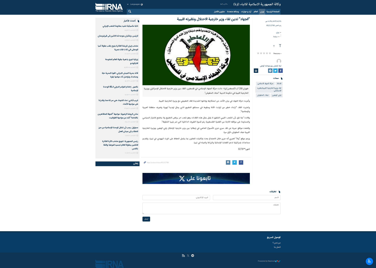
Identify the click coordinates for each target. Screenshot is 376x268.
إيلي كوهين (276, 95)
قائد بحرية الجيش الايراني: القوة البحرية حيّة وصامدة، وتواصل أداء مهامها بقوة (120, 75)
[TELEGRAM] (193, 256)
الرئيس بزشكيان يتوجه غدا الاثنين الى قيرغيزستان (118, 36)
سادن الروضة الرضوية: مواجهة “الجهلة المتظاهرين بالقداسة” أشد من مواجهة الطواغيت (118, 116)
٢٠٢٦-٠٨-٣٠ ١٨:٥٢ (130, 30)
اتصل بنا (277, 247)
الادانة (279, 83)
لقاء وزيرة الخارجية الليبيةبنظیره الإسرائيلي (269, 89)
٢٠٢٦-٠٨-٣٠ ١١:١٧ (130, 153)
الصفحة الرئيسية (272, 12)
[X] (188, 256)
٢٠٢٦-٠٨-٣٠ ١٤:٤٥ (130, 94)
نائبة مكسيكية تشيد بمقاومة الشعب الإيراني (120, 26)
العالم (256, 12)
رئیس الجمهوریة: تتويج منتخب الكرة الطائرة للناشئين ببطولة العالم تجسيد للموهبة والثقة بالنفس (120, 145)
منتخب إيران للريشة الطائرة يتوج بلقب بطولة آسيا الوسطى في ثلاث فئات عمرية (118, 48)
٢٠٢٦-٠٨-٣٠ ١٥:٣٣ (130, 67)
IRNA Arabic (257, 4)
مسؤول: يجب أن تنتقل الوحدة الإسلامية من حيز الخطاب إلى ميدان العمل (118, 129)
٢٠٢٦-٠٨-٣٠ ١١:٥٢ (130, 135)
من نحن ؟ (277, 243)
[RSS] (183, 256)
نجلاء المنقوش (262, 95)
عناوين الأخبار (219, 12)
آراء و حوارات (246, 12)
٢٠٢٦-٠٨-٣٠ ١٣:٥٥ (130, 108)
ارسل (146, 219)
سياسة (275, 36)
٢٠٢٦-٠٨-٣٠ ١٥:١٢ (130, 81)
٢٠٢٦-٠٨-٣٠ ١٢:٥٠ (130, 122)
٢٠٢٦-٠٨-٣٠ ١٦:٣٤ (130, 40)
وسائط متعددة (233, 12)
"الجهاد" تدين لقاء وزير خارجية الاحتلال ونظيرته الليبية (213, 19)
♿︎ (369, 261)
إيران (262, 12)
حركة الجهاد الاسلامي (265, 83)
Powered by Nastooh (266, 261)
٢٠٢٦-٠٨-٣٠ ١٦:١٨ (130, 54)
